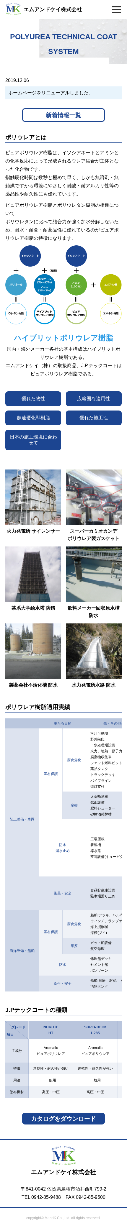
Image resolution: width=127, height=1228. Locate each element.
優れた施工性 (93, 417)
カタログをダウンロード (63, 1118)
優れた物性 (33, 398)
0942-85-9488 (46, 1197)
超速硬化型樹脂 (33, 417)
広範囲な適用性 (93, 398)
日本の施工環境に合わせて (33, 439)
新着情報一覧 (63, 115)
